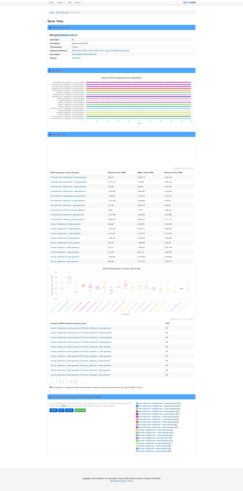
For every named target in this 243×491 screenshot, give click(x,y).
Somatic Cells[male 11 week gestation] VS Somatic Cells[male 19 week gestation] (81, 365)
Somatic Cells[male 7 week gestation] (64, 261)
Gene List (80, 410)
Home (51, 2)
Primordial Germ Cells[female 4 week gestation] (68, 191)
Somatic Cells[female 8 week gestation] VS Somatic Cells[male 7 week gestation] (81, 346)
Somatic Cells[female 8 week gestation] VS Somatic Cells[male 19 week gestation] (81, 342)
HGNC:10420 (87, 50)
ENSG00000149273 (66, 35)
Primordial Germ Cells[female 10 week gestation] (68, 177)
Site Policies (115, 481)
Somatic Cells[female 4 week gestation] (65, 238)
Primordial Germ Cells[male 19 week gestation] (68, 210)
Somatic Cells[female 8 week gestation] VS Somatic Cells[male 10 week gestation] (81, 332)
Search (60, 2)
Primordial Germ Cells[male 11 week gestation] (68, 205)
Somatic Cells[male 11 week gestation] (65, 252)
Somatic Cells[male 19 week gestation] (65, 256)
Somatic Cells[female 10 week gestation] (66, 224)
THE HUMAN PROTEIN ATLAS (84, 54)
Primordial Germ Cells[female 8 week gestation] (68, 196)
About (77, 2)
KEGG (53, 410)
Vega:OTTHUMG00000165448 (117, 50)
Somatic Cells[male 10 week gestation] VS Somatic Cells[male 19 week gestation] (81, 356)
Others (69, 410)
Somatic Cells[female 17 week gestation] (66, 233)
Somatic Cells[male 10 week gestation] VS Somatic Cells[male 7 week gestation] (80, 361)
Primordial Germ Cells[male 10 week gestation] (68, 200)
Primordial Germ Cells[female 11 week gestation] (68, 182)
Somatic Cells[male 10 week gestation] (65, 247)
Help (70, 2)
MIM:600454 (77, 50)
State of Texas (127, 481)
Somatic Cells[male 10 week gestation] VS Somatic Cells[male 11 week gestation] (81, 351)
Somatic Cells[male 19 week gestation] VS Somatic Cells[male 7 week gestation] (80, 375)
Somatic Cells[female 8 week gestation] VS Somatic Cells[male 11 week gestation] (81, 337)
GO (61, 410)
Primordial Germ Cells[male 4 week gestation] (67, 214)
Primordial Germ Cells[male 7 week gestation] (67, 219)
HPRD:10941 (99, 50)
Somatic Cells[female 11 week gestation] (66, 228)
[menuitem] (51, 2)
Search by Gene (62, 12)
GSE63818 (76, 58)
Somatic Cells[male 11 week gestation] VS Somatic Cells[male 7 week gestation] (80, 370)
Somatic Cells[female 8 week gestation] (65, 242)
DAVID (63, 406)
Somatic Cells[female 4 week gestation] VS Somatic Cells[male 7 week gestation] (81, 328)
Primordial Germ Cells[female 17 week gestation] (68, 186)
